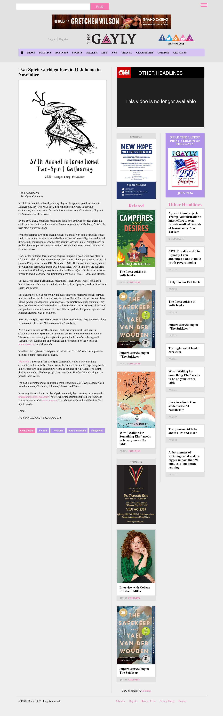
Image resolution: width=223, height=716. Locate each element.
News (31, 52)
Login (51, 39)
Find (100, 6)
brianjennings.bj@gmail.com (34, 396)
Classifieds (145, 52)
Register (63, 39)
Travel (126, 52)
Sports (77, 52)
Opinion (163, 52)
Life (104, 52)
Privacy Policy (167, 701)
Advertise (120, 701)
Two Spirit (58, 430)
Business (61, 52)
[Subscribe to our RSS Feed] (176, 37)
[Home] (111, 38)
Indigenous (97, 430)
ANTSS (43, 430)
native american (77, 430)
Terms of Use (149, 701)
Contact (182, 701)
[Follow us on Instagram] (190, 37)
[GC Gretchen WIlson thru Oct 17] (111, 22)
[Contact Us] (183, 37)
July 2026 (185, 193)
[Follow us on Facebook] (162, 37)
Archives (180, 52)
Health (91, 52)
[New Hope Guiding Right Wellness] (136, 169)
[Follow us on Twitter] (169, 37)
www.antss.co (26, 344)
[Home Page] (22, 52)
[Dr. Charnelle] (136, 494)
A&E (114, 52)
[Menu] (204, 4)
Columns (27, 430)
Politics (45, 52)
